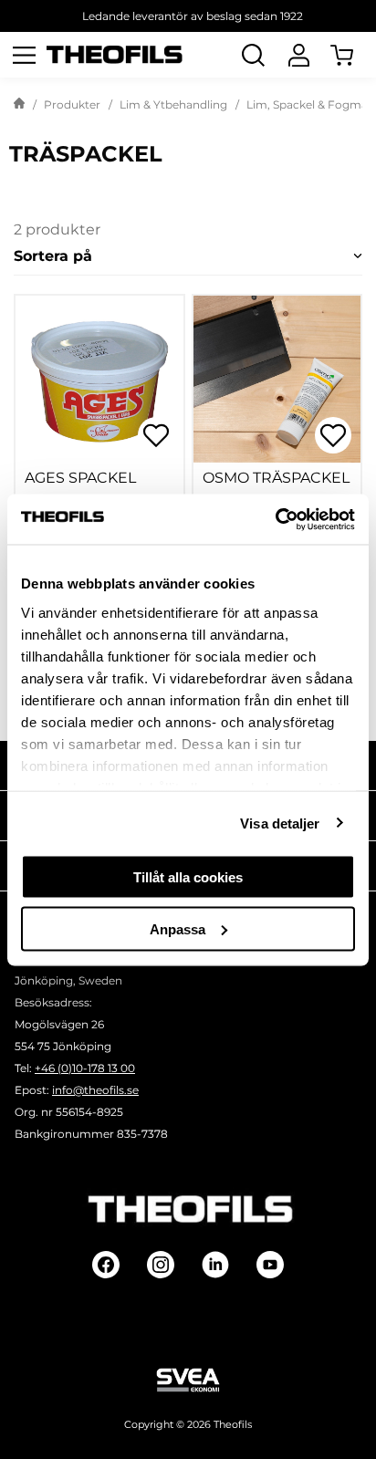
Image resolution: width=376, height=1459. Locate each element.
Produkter (72, 104)
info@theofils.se (95, 1090)
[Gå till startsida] (19, 105)
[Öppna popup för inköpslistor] (156, 435)
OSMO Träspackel (276, 477)
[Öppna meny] (24, 54)
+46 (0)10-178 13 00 (85, 1068)
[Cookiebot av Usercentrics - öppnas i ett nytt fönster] (275, 519)
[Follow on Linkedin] (215, 1264)
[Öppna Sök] (253, 54)
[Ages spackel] (99, 380)
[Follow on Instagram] (160, 1264)
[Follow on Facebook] (105, 1264)
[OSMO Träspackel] (277, 380)
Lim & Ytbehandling (173, 104)
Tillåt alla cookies (188, 877)
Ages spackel (80, 477)
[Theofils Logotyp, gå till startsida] (115, 55)
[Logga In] (298, 54)
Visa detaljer (279, 822)
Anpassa (177, 928)
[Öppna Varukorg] (353, 54)
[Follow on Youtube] (270, 1264)
